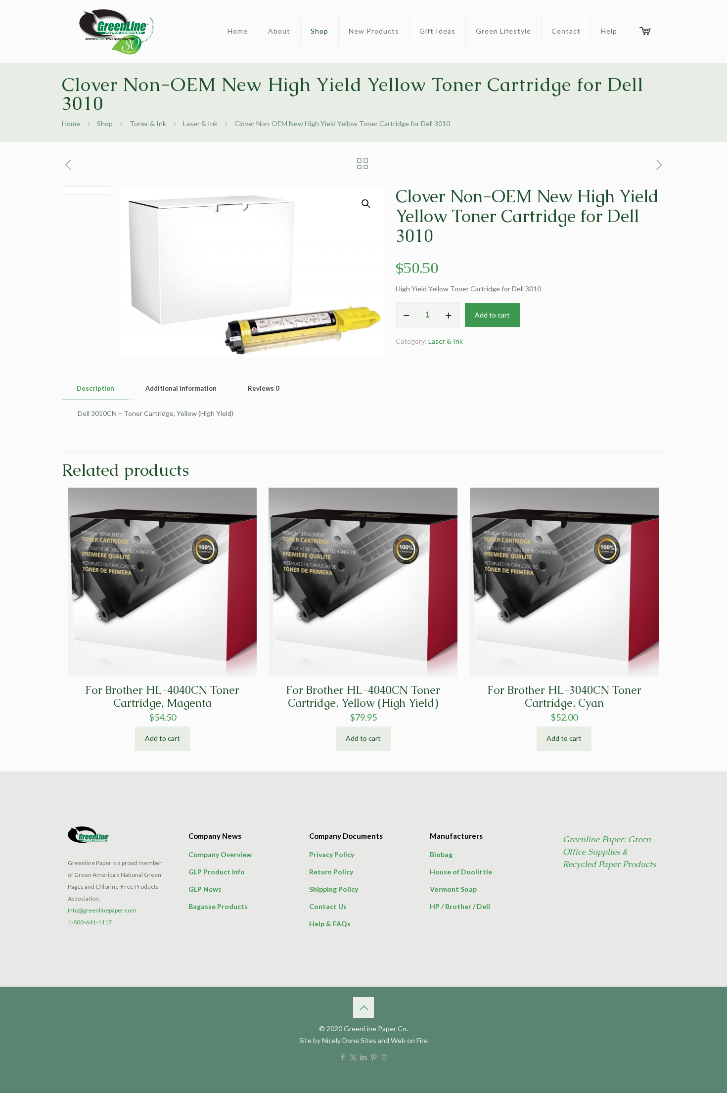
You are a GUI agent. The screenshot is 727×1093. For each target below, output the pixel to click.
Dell (483, 906)
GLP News (205, 889)
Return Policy (331, 871)
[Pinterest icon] (374, 1056)
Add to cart (492, 315)
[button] (366, 204)
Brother (458, 906)
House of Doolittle (461, 871)
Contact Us (328, 906)
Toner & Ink (148, 123)
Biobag (441, 854)
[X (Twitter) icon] (353, 1056)
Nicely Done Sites (349, 1040)
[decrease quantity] (406, 315)
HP (435, 906)
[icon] (384, 1056)
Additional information (181, 388)
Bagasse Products (218, 906)
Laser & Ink (200, 123)
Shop (105, 123)
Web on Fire (409, 1040)
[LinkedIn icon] (363, 1056)
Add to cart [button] (162, 738)
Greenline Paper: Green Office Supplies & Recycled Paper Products (609, 851)
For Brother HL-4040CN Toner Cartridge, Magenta (162, 696)
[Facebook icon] (343, 1056)
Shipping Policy (333, 889)
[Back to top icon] (363, 1007)
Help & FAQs (330, 923)
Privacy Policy (331, 854)
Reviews (263, 388)
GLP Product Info (216, 871)
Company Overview (220, 854)
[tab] (95, 388)
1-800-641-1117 (90, 922)
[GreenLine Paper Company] (116, 31)
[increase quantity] (448, 315)
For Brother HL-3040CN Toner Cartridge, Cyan (564, 696)
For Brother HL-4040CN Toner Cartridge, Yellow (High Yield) (363, 696)
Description (95, 388)
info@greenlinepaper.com (102, 910)
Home (71, 123)
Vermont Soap (453, 889)
